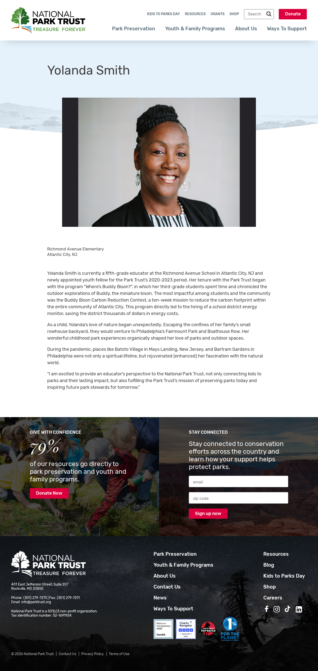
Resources (195, 14)
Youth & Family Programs (195, 29)
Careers (272, 598)
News (160, 598)
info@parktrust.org (36, 602)
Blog (268, 565)
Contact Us (167, 587)
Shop (234, 14)
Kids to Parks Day (163, 14)
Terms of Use (119, 654)
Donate (293, 14)
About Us (246, 29)
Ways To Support (287, 29)
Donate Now (49, 493)
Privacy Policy (92, 654)
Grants (218, 14)
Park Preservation (133, 29)
